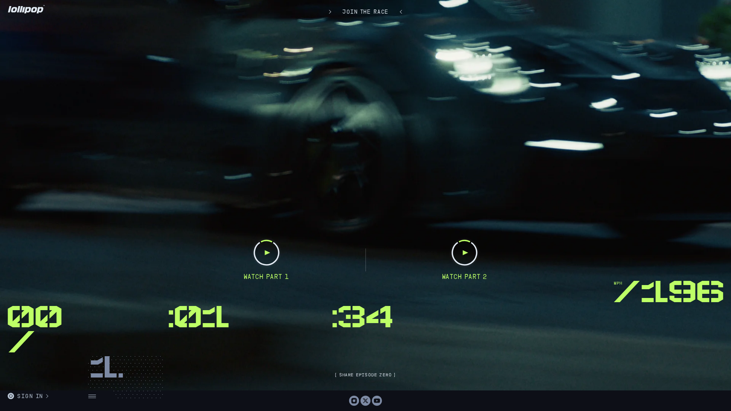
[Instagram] (354, 400)
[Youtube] (377, 400)
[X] (365, 400)
